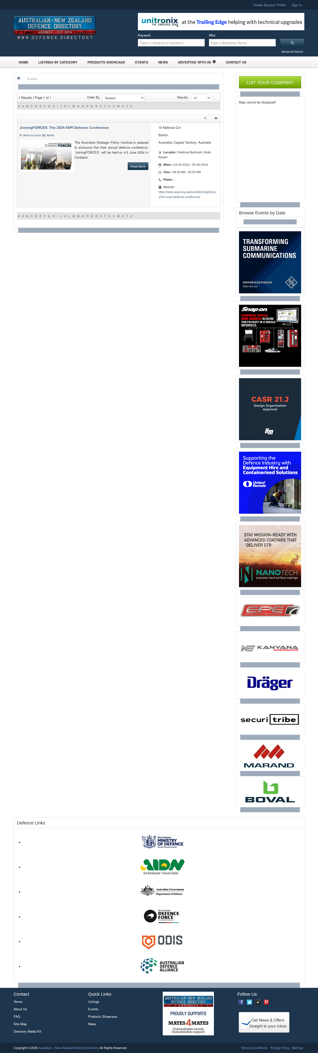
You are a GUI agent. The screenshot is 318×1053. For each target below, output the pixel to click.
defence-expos (32, 135)
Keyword (144, 35)
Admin (51, 135)
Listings (93, 1001)
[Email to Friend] (216, 118)
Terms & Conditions (254, 1048)
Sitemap (297, 1048)
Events (141, 62)
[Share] (205, 118)
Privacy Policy (280, 1048)
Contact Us (236, 62)
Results (182, 97)
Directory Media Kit (27, 1031)
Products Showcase (106, 62)
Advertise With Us (194, 62)
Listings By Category (58, 62)
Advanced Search (292, 51)
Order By (93, 97)
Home (23, 62)
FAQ (17, 1016)
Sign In (297, 4)
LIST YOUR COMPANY (270, 82)
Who (212, 35)
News (163, 62)
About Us (20, 1009)
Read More (138, 166)
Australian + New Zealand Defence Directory (68, 1048)
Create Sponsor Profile (269, 4)
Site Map (20, 1023)
